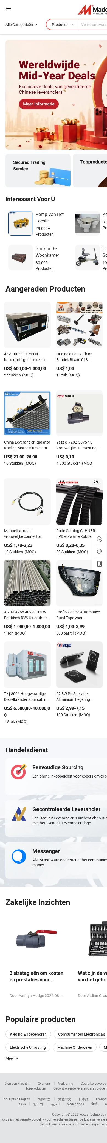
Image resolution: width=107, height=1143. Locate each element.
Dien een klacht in (17, 1083)
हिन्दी (94, 1104)
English (24, 1099)
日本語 (84, 1099)
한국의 (38, 1104)
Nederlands (75, 1104)
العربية (55, 1104)
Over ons (44, 1083)
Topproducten (36, 1088)
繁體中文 (64, 1099)
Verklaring (65, 1083)
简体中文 (44, 1099)
